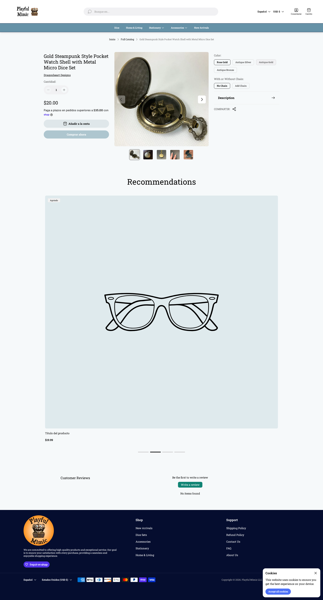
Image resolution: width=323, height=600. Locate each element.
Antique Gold (266, 62)
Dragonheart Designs (57, 75)
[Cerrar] (316, 573)
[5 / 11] (188, 154)
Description (226, 98)
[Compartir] (234, 109)
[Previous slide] (121, 99)
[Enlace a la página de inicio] (39, 530)
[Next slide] (202, 99)
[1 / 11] (134, 154)
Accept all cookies (278, 591)
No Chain (222, 85)
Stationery (142, 548)
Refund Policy (235, 535)
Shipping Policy (236, 528)
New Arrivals (144, 528)
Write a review (190, 484)
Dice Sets (141, 535)
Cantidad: (50, 81)
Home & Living (145, 555)
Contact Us (233, 541)
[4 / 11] (175, 154)
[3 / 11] (161, 154)
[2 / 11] (148, 154)
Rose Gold (222, 62)
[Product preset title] (161, 312)
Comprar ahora (76, 134)
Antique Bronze (225, 70)
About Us (232, 555)
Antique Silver (243, 62)
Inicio (112, 39)
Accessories (143, 541)
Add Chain (241, 85)
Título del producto (57, 433)
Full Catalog (127, 39)
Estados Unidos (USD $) (55, 579)
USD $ (276, 11)
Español (262, 11)
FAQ (228, 548)
